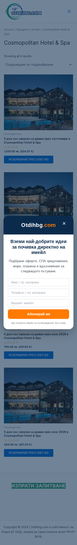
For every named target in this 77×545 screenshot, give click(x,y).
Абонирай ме (38, 314)
